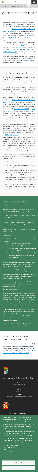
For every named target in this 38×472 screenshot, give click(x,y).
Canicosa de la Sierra (12, 2)
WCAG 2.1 (11, 94)
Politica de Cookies (8, 451)
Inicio (6, 6)
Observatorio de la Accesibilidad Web (12, 49)
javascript (15, 135)
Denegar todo (18, 462)
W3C (22, 45)
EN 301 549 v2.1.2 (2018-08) (21, 109)
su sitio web (14, 24)
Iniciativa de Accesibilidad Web (20, 47)
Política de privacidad (9, 447)
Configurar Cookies (18, 457)
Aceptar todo (18, 468)
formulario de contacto (21, 229)
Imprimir (6, 449)
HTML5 (7, 135)
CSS (11, 135)
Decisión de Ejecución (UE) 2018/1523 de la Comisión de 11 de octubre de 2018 (19, 38)
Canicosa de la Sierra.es (28, 60)
